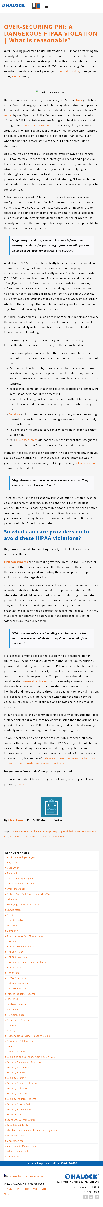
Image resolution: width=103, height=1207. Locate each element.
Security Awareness (18, 1067)
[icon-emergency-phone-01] (38, 4)
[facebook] (85, 1197)
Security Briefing (16, 1077)
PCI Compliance (16, 1014)
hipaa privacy (50, 831)
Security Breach (16, 1072)
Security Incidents (17, 1088)
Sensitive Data (15, 1114)
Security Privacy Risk (18, 1104)
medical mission (68, 71)
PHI (6, 836)
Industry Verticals (17, 988)
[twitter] (91, 1197)
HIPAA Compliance (30, 831)
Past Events (13, 1009)
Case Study (13, 867)
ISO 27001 (12, 999)
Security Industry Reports (21, 1098)
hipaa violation (67, 831)
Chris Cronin (16, 820)
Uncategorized (15, 1140)
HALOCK (11, 941)
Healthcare (13, 972)
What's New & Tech (18, 1151)
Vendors (14, 414)
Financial (12, 925)
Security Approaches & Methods (25, 1062)
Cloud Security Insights (20, 878)
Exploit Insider (15, 920)
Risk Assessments (17, 1051)
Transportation (15, 1135)
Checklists (12, 873)
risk (62, 836)
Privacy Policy (12, 1188)
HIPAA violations (86, 831)
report (8, 115)
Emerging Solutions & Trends (23, 904)
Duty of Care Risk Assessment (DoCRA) (29, 894)
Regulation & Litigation (20, 1041)
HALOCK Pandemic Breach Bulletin (26, 962)
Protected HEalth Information (27, 836)
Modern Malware (16, 1004)
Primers (11, 1025)
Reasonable (52, 836)
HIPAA (16, 76)
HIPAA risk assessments (37, 125)
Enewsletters (14, 909)
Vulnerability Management (22, 1146)
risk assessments (86, 463)
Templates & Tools (17, 1125)
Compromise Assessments (22, 883)
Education (12, 899)
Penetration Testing (18, 1020)
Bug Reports (14, 862)
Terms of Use (31, 1188)
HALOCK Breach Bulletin (20, 946)
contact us (24, 784)
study (78, 100)
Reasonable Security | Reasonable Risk (29, 1035)
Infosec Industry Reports (21, 993)
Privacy (11, 1030)
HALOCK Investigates (18, 957)
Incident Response (17, 983)
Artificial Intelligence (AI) (21, 857)
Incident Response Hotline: (51, 1163)
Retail (10, 1046)
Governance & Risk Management (25, 936)
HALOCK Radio (15, 967)
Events (10, 915)
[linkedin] (97, 1197)
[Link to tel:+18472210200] (34, 6)
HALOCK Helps (15, 951)
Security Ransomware (19, 1109)
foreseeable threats (34, 681)
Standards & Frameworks (21, 1119)
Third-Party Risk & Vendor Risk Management (32, 1130)
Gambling (12, 930)
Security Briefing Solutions (22, 1083)
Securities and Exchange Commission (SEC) (31, 1056)
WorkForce (13, 1156)
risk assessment (27, 440)
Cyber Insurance (16, 888)
